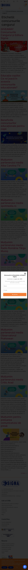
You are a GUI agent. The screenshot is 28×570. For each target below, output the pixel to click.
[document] (14, 285)
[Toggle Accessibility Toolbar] (25, 567)
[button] (25, 273)
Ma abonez (15, 294)
